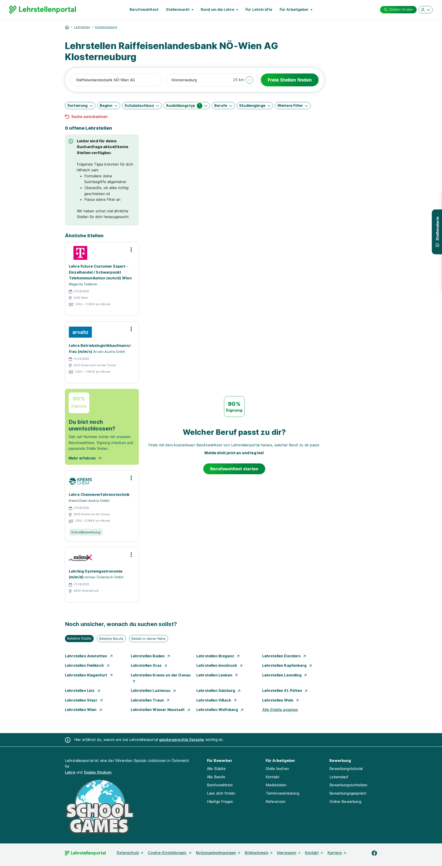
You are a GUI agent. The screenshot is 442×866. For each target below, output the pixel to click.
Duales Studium (97, 772)
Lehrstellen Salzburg (216, 690)
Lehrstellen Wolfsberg (217, 709)
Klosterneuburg (106, 27)
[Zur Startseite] (42, 10)
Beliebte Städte (79, 638)
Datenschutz (128, 852)
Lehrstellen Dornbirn (282, 656)
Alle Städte (216, 768)
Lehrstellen (82, 27)
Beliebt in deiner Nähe (148, 639)
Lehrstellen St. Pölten (282, 690)
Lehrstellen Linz (80, 690)
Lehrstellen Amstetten (86, 656)
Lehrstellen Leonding (282, 675)
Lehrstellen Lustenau (151, 690)
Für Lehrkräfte (258, 9)
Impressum (286, 852)
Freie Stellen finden (290, 80)
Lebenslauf (338, 777)
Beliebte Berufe (111, 639)
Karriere (335, 852)
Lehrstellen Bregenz (215, 656)
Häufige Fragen (220, 801)
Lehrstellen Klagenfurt (86, 675)
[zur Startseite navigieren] (67, 27)
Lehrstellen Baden (148, 656)
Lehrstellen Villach (214, 700)
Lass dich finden (221, 793)
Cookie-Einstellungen (167, 852)
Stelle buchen (277, 768)
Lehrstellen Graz (147, 665)
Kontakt (272, 777)
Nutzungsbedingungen (216, 852)
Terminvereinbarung (282, 793)
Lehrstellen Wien (81, 709)
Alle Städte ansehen (280, 709)
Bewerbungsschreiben (348, 785)
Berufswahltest (144, 9)
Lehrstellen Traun (148, 700)
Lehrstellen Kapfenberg (285, 665)
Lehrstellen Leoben (214, 675)
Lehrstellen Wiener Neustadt (158, 709)
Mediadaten (276, 785)
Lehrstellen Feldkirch (85, 665)
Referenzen (276, 801)
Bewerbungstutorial (346, 768)
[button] (243, 80)
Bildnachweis (256, 852)
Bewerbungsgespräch (347, 793)
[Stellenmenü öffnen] (131, 249)
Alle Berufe (216, 777)
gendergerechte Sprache (181, 739)
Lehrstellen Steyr (81, 700)
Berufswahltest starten (234, 468)
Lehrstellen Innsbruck (217, 665)
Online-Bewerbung (345, 801)
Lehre (70, 772)
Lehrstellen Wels (278, 700)
